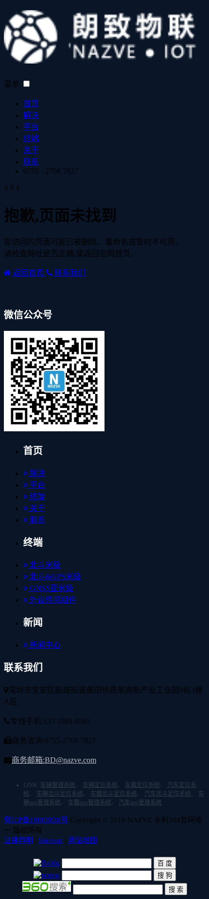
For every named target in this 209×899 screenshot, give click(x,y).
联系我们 (69, 273)
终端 (31, 138)
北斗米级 (44, 565)
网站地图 (82, 840)
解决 (31, 115)
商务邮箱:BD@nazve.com (54, 760)
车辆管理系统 (57, 785)
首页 (31, 103)
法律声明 (18, 840)
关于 (31, 150)
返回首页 (28, 273)
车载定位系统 (142, 785)
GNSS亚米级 (50, 588)
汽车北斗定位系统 (167, 793)
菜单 (11, 84)
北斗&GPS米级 (54, 576)
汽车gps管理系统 (140, 802)
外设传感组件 (52, 600)
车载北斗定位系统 (113, 793)
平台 (31, 127)
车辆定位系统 (100, 785)
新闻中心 (44, 645)
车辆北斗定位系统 (59, 793)
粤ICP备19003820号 (36, 820)
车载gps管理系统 (89, 802)
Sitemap (50, 840)
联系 (31, 162)
